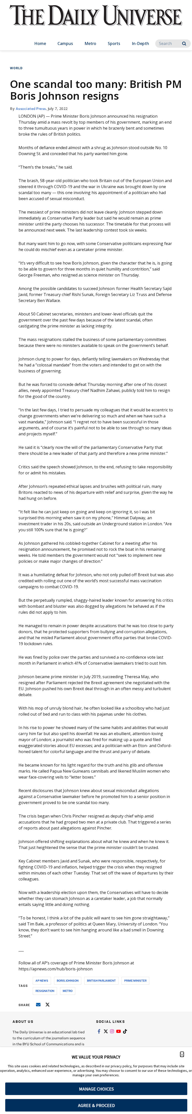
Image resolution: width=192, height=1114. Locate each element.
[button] (182, 1054)
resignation (45, 990)
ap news (42, 980)
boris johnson (67, 980)
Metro (90, 43)
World (16, 68)
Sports (114, 43)
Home (40, 43)
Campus (65, 43)
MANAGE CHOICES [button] (96, 1089)
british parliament (101, 980)
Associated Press (31, 108)
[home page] (96, 20)
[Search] (184, 43)
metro (67, 990)
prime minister (135, 980)
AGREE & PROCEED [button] (96, 1105)
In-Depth (140, 43)
